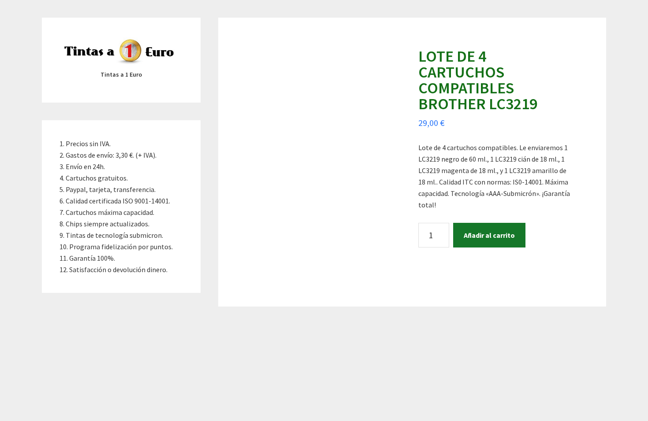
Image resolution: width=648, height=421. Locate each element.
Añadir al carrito (489, 235)
